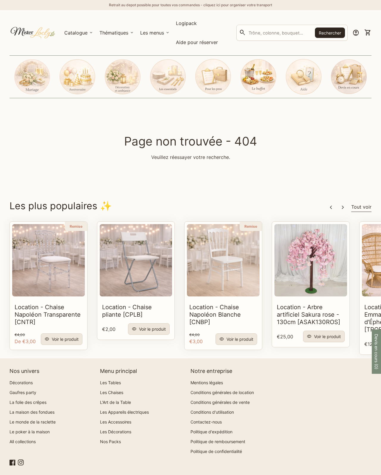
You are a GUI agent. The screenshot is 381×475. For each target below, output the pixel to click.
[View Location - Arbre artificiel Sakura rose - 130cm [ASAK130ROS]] (310, 260)
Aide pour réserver (197, 42)
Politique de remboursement (217, 441)
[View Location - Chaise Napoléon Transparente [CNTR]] (48, 260)
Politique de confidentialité (216, 451)
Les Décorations (115, 431)
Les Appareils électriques (124, 412)
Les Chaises (111, 392)
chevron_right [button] (342, 207)
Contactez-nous (206, 421)
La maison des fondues (32, 412)
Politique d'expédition (211, 431)
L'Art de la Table (115, 402)
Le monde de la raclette (33, 421)
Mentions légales (206, 382)
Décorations (21, 382)
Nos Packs (110, 441)
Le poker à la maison (30, 431)
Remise (76, 226)
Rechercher (330, 32)
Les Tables (110, 382)
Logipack (187, 25)
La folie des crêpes (28, 402)
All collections (23, 441)
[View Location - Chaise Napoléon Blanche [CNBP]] (223, 260)
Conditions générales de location (222, 392)
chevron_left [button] (331, 207)
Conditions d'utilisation (212, 412)
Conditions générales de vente (220, 402)
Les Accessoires (115, 421)
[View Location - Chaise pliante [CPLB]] (136, 260)
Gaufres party (23, 392)
